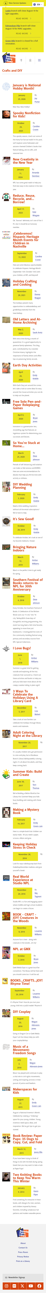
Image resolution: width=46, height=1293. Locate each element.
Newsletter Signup (16, 1277)
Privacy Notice (23, 1256)
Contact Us (23, 1247)
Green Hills (10, 41)
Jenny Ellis (38, 1152)
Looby (8, 10)
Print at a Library (23, 1261)
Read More (23, 18)
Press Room (23, 1252)
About (23, 1243)
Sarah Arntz (37, 332)
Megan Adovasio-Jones (36, 1025)
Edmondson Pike (12, 25)
